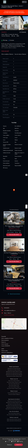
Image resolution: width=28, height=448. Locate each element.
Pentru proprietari (5, 340)
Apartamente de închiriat (14, 399)
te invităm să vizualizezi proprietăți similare (14, 12)
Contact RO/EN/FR (5, 345)
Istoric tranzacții (4, 344)
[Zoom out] (26, 207)
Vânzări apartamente (14, 366)
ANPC (2, 348)
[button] (2, 23)
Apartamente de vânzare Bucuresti (14, 368)
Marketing (21, 441)
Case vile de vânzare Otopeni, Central (14, 388)
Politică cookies (4, 350)
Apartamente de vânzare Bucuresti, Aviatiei (14, 373)
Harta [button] (25, 28)
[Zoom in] (26, 206)
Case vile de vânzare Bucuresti (14, 383)
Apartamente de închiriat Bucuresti (14, 404)
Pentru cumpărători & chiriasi (7, 338)
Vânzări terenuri (14, 391)
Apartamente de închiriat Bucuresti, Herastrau (14, 408)
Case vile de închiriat (14, 411)
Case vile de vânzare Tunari (14, 385)
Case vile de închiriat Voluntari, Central (14, 414)
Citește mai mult (5, 51)
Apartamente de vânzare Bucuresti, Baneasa (14, 374)
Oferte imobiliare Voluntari (7, 54)
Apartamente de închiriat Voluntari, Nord (14, 407)
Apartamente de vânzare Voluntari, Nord (14, 376)
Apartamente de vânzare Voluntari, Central (14, 371)
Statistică (14, 441)
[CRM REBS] (16, 430)
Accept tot (18, 444)
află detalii (16, 438)
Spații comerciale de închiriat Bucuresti (14, 420)
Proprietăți (3, 336)
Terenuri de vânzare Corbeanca (14, 394)
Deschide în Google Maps (9, 314)
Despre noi (3, 342)
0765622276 (6, 307)
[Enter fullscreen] (26, 175)
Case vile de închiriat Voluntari (14, 413)
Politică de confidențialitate (7, 352)
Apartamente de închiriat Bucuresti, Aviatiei (14, 405)
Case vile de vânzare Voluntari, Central (14, 382)
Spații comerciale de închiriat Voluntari (14, 419)
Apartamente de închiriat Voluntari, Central (14, 402)
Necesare (8, 441)
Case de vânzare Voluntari (20, 54)
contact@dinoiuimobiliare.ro (9, 310)
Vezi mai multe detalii (14, 234)
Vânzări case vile (14, 378)
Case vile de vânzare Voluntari (14, 380)
